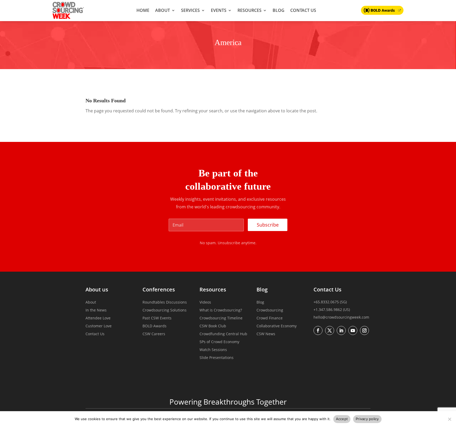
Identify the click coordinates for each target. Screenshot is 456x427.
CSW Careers (153, 334)
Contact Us (303, 10)
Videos (205, 302)
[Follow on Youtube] (352, 330)
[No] (449, 419)
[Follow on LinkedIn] (341, 330)
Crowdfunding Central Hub (223, 334)
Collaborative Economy (276, 326)
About (162, 10)
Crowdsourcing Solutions (164, 310)
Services (190, 10)
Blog (278, 10)
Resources (250, 10)
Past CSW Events (157, 318)
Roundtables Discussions (164, 302)
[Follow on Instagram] (364, 330)
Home (142, 10)
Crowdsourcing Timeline (221, 318)
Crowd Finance (269, 318)
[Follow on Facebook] (318, 330)
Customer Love (99, 326)
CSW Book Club (213, 326)
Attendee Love (98, 318)
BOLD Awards (154, 326)
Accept (342, 419)
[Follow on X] (329, 330)
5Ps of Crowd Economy (219, 342)
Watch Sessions (213, 350)
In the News (96, 310)
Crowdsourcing (269, 310)
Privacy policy (367, 419)
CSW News (265, 334)
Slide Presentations (217, 358)
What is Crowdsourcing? (221, 310)
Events (218, 10)
